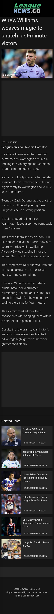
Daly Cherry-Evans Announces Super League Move (36, 523)
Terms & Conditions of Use (27, 596)
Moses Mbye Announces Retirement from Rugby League (35, 478)
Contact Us (35, 589)
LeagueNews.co (12, 147)
